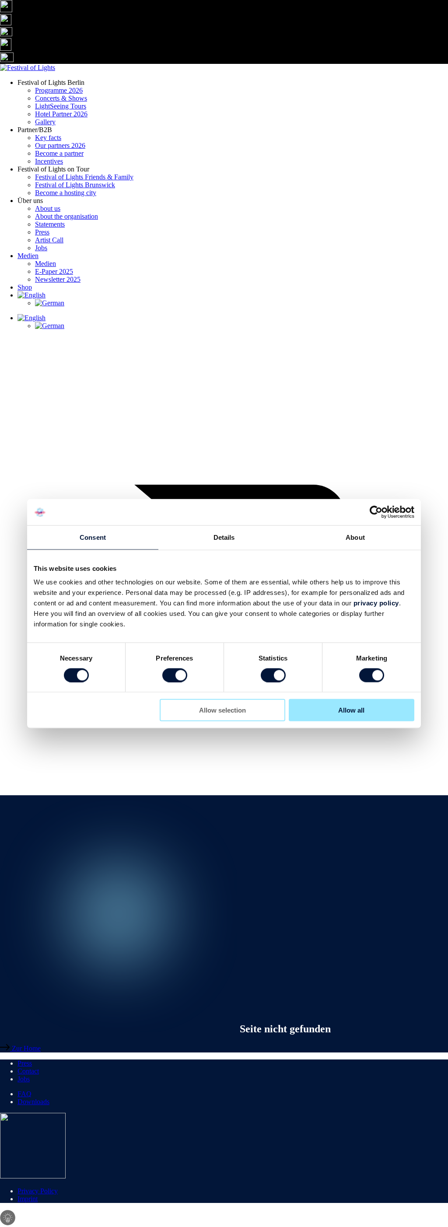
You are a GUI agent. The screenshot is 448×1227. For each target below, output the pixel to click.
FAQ (25, 1094)
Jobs (41, 248)
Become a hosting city (65, 192)
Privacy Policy (38, 1191)
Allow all (351, 710)
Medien (28, 255)
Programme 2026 (59, 90)
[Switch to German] (241, 303)
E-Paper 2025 (54, 271)
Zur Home (25, 1048)
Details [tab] (224, 537)
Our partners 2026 (60, 145)
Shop (25, 287)
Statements (50, 224)
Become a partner (59, 153)
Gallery (45, 122)
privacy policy (376, 603)
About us (47, 208)
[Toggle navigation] (224, 782)
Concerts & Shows (61, 98)
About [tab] (355, 537)
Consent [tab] (93, 537)
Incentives (49, 161)
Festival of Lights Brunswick (75, 185)
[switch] (174, 675)
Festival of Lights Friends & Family (84, 177)
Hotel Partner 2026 (61, 114)
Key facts (48, 137)
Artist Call (49, 240)
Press (42, 232)
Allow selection (222, 710)
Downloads (33, 1101)
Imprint (28, 1199)
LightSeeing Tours (60, 106)
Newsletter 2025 (57, 279)
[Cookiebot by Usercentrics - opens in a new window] (376, 511)
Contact (28, 1071)
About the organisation (66, 216)
